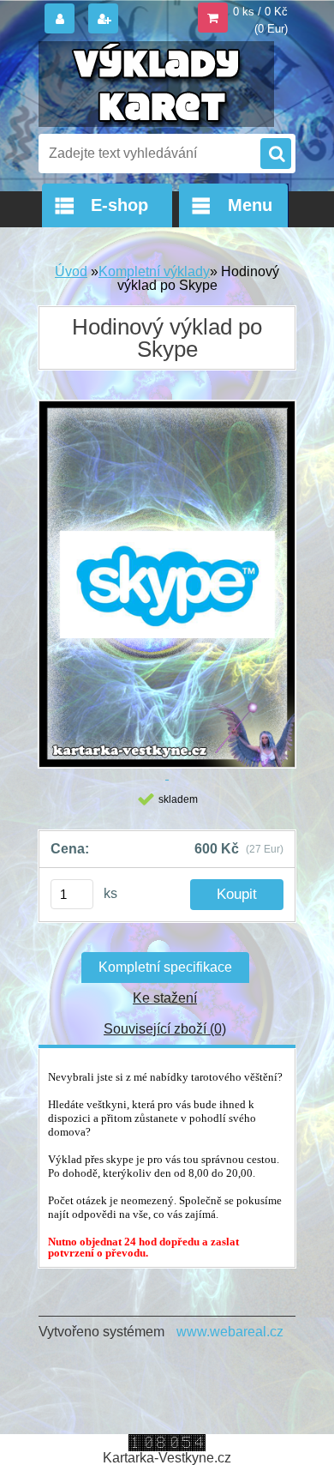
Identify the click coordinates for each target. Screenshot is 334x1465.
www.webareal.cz (229, 1331)
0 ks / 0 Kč (260, 11)
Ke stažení (165, 998)
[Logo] (156, 84)
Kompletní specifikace (165, 967)
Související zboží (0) (165, 1029)
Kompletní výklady (154, 271)
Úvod (71, 271)
